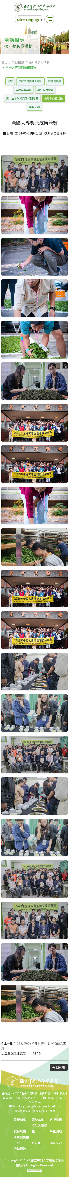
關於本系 (38, 1119)
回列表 (60, 1067)
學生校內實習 (45, 90)
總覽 (10, 81)
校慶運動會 (55, 81)
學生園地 (56, 1131)
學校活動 (34, 107)
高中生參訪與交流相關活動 (22, 98)
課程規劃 (20, 1131)
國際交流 (56, 1142)
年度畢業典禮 (24, 90)
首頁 (4, 62)
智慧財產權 (34, 1170)
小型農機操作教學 (13, 1053)
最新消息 (20, 1119)
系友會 (36, 1142)
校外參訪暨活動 (39, 62)
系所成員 (56, 1119)
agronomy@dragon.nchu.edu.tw (40, 1106)
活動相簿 (18, 62)
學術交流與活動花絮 (30, 81)
